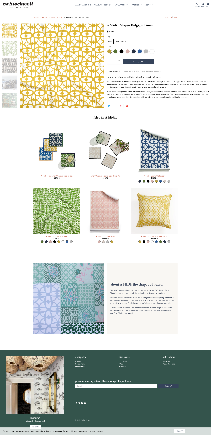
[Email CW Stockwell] (85, 404)
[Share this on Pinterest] (121, 106)
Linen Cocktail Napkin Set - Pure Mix (105, 176)
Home (35, 17)
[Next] (100, 65)
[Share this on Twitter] (109, 106)
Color (109, 46)
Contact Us (123, 361)
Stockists (166, 361)
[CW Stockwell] (18, 5)
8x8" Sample (121, 42)
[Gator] (115, 51)
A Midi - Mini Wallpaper (105, 236)
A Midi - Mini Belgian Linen (56, 236)
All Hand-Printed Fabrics (52, 17)
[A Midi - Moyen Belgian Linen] (62, 66)
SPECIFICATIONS (131, 71)
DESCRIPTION (114, 71)
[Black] (121, 51)
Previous (168, 17)
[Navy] (133, 51)
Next (176, 17)
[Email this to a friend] (127, 106)
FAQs (121, 364)
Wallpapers (121, 5)
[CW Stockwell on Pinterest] (79, 404)
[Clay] (127, 51)
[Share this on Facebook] (115, 106)
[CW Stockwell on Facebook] (76, 404)
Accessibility (80, 366)
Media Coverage (169, 364)
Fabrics (135, 5)
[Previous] (23, 65)
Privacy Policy (80, 364)
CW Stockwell (85, 420)
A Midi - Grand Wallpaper (154, 176)
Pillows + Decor (102, 5)
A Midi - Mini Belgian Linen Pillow (154, 236)
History (78, 361)
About (148, 5)
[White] (152, 51)
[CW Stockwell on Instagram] (82, 404)
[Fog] (145, 51)
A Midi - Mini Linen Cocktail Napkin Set (57, 176)
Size (108, 37)
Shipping (122, 366)
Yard (110, 42)
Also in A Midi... (105, 117)
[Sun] (109, 51)
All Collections (83, 5)
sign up (35, 427)
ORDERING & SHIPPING (152, 71)
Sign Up (168, 386)
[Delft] (139, 51)
